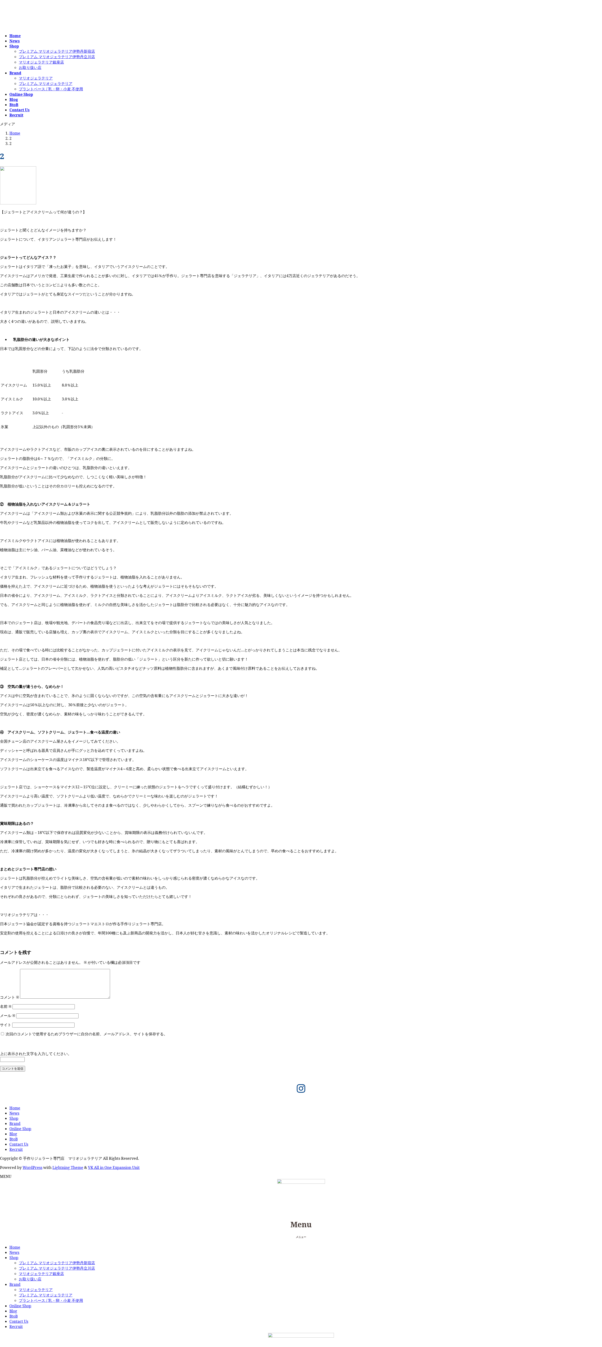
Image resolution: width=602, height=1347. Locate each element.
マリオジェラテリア (36, 78)
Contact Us (18, 1144)
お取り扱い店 (30, 67)
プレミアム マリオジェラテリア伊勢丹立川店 (57, 56)
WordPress (32, 1167)
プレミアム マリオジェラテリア (45, 83)
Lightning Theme (67, 1167)
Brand (14, 1123)
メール (7, 1015)
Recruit (16, 1149)
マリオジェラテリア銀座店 (41, 62)
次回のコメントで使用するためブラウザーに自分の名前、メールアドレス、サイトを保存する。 (86, 1033)
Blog (13, 1133)
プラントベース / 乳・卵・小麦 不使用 (51, 89)
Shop (13, 1118)
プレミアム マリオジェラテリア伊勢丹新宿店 (57, 51)
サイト (5, 1024)
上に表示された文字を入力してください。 (35, 1053)
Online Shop (20, 1128)
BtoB (13, 1139)
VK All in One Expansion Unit (114, 1167)
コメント (9, 997)
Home (14, 1108)
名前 (6, 1006)
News (14, 1113)
